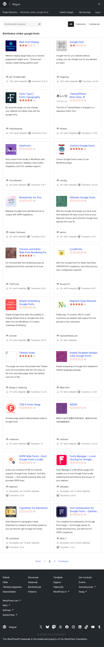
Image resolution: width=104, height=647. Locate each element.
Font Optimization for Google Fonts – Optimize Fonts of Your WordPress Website (84, 510)
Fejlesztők (58, 587)
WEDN (73, 404)
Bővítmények (34, 587)
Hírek (5, 582)
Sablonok (33, 582)
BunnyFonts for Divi (30, 197)
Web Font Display (29, 42)
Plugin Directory (10, 12)
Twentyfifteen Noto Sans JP (78, 95)
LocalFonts (76, 249)
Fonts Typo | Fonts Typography (29, 95)
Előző (38, 561)
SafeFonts (25, 145)
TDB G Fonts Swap (29, 404)
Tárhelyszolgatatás (12, 587)
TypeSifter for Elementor (33, 508)
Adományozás (87, 587)
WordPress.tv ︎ (61, 591)
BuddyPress (10, 615)
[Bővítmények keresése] (39, 24)
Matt (6, 605)
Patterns (32, 591)
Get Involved (85, 577)
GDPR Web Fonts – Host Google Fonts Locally (33, 458)
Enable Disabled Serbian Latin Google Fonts (83, 354)
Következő (63, 561)
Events (82, 582)
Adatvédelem (9, 591)
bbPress (8, 610)
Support (57, 582)
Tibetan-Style (27, 352)
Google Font (77, 42)
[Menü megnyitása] (99, 4)
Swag (83, 591)
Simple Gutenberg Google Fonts (29, 302)
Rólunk (6, 577)
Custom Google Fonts (82, 145)
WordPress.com (12, 600)
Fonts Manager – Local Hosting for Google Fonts (82, 458)
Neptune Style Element (83, 300)
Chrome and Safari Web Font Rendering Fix (32, 251)
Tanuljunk (58, 577)
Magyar (13, 627)
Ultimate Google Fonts (82, 197)
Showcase (33, 577)
